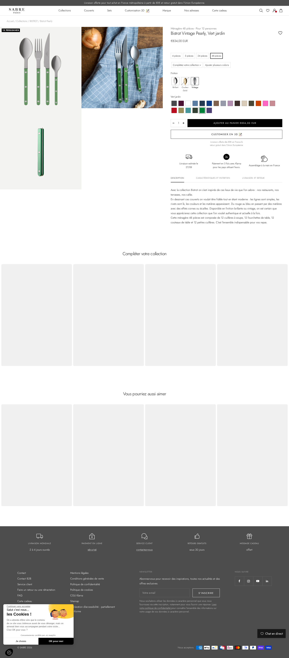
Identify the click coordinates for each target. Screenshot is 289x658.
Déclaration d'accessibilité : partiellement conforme (92, 609)
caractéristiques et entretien (213, 178)
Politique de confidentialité (85, 584)
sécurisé (92, 550)
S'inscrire (206, 593)
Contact (21, 573)
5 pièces (189, 55)
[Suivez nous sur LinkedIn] (267, 581)
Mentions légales (79, 573)
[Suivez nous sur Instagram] (248, 581)
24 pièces (202, 55)
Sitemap (74, 601)
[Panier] (280, 10)
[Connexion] (274, 10)
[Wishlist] (267, 10)
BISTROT (34, 21)
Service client (24, 584)
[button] (9, 652)
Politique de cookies (81, 590)
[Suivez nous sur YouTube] (257, 581)
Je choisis (21, 641)
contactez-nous (144, 550)
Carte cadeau (24, 601)
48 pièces (216, 55)
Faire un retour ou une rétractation (36, 590)
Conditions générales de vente (87, 579)
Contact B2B (24, 579)
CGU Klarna (76, 595)
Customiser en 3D (225, 134)
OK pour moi (56, 641)
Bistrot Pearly (46, 21)
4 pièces (176, 55)
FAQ (19, 595)
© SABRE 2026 (24, 647)
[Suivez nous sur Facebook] (239, 581)
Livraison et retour (253, 178)
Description (177, 178)
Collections (21, 21)
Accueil (10, 21)
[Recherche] (261, 10)
